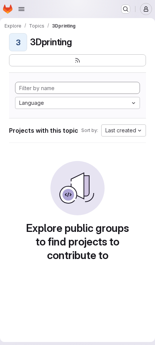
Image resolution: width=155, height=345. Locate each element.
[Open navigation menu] (21, 9)
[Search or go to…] (125, 9)
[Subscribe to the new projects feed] (77, 60)
